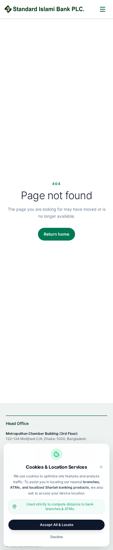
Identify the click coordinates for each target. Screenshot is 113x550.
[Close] (101, 466)
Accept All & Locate (56, 524)
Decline (56, 537)
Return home (56, 234)
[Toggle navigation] (102, 9)
